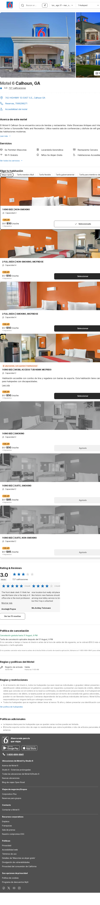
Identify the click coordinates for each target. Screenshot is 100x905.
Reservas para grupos (11, 798)
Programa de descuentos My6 (15, 882)
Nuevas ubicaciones (11, 778)
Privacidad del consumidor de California (19, 866)
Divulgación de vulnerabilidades (16, 862)
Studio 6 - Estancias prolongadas (16, 770)
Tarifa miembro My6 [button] (25, 175)
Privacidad (6, 845)
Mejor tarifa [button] (7, 175)
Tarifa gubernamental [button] (65, 175)
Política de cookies (10, 878)
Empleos (5, 821)
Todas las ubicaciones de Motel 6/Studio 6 (20, 774)
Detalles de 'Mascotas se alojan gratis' (18, 858)
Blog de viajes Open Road (13, 782)
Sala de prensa (8, 830)
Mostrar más (7, 603)
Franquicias (7, 826)
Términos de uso (9, 854)
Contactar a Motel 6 (10, 810)
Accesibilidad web (10, 850)
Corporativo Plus (9, 794)
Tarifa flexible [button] (45, 175)
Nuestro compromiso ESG (13, 834)
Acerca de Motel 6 (10, 765)
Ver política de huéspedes (11, 707)
